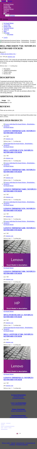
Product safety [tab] (8, 72)
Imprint (13, 443)
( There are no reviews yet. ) (8, 54)
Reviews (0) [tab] (7, 73)
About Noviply (20, 443)
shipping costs (11, 56)
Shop (5, 12)
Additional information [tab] (10, 70)
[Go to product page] (20, 125)
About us (6, 10)
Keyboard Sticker (9, 4)
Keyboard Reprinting (18, 398)
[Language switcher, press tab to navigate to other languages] (18, 433)
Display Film (7, 7)
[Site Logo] (6, 1)
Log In (5, 37)
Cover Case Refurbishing (18, 403)
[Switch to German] (23, 15)
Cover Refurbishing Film (18, 404)
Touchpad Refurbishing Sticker (18, 417)
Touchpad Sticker (9, 9)
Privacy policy (6, 443)
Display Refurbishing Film (18, 411)
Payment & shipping (22, 444)
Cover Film (7, 6)
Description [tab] (7, 69)
